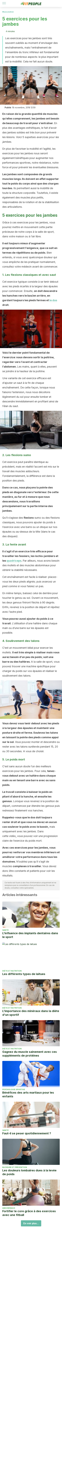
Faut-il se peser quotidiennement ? (26, 1133)
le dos (53, 300)
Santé (5, 930)
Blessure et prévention (14, 1167)
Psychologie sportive (13, 1089)
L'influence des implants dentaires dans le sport (30, 935)
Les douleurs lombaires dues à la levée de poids (29, 1172)
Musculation (8, 12)
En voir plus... (31, 1223)
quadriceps (14, 560)
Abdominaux (8, 1208)
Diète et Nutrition (12, 971)
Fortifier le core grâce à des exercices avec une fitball (29, 1213)
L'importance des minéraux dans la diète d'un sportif (30, 1013)
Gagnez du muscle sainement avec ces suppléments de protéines (29, 1053)
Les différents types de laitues (23, 974)
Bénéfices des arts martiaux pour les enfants (28, 1094)
